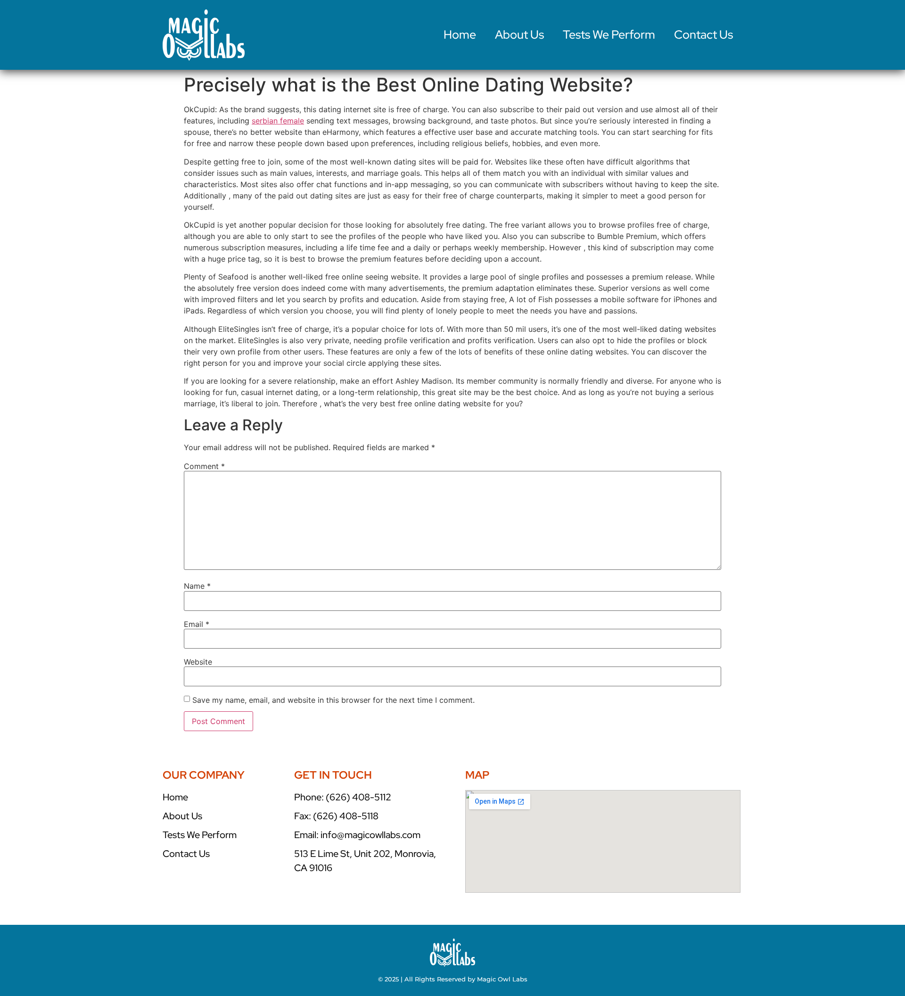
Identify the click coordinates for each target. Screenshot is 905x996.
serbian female (278, 120)
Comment (204, 466)
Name (197, 586)
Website (198, 662)
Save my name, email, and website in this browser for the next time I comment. (333, 700)
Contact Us (703, 34)
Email (196, 624)
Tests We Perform (609, 34)
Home (460, 34)
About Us (519, 34)
